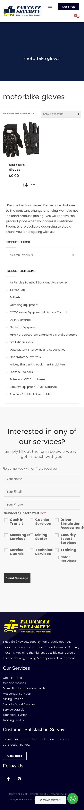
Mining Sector (41, 537)
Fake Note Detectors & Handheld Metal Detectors (43, 335)
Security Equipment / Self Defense (33, 387)
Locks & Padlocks (21, 372)
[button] (25, 184)
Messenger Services (19, 537)
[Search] (73, 255)
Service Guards (17, 552)
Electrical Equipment (24, 327)
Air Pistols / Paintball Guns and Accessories (39, 282)
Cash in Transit (16, 522)
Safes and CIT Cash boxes (27, 379)
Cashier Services (43, 522)
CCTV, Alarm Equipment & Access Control (38, 312)
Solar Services (68, 559)
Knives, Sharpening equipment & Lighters (37, 364)
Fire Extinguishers (21, 342)
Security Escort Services (68, 539)
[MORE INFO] (33, 184)
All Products (18, 290)
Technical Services (44, 552)
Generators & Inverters (25, 357)
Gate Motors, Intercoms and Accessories (37, 350)
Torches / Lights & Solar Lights (30, 394)
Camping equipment (24, 305)
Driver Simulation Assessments (70, 523)
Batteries (16, 297)
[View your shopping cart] (78, 17)
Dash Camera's (20, 320)
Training (68, 550)
